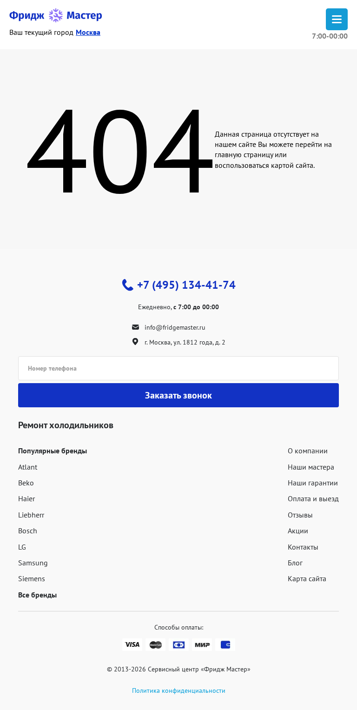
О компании (308, 450)
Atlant (27, 466)
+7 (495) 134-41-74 (186, 285)
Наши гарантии (313, 482)
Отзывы (300, 514)
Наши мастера (311, 466)
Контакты (303, 546)
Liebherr (31, 514)
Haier (26, 498)
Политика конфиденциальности (178, 690)
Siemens (31, 578)
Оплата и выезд (313, 498)
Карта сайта (307, 578)
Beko (26, 482)
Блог (295, 562)
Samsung (33, 562)
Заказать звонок (178, 395)
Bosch (27, 530)
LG (22, 546)
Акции (298, 530)
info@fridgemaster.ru (175, 327)
